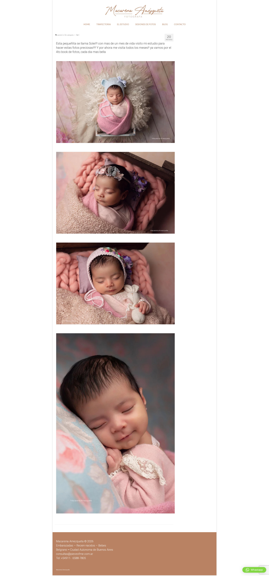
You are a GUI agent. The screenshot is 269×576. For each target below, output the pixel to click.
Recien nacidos (85, 545)
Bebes (102, 545)
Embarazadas (64, 545)
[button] (254, 570)
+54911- (73, 558)
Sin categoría (69, 35)
